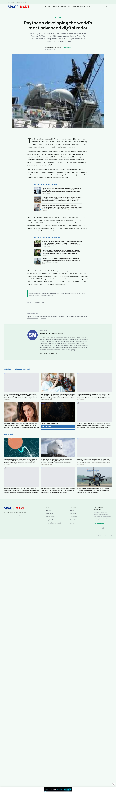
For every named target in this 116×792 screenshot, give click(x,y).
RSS (103, 527)
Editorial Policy (74, 517)
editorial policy (70, 350)
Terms (105, 535)
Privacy (99, 535)
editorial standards (32, 318)
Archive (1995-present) (53, 523)
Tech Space (56, 6)
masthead (43, 318)
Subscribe (104, 2)
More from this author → (48, 353)
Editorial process (67, 47)
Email (43, 302)
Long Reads (75, 6)
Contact (72, 523)
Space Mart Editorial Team (53, 47)
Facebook (37, 302)
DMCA (110, 535)
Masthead (73, 513)
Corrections (73, 520)
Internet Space (65, 6)
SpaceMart (48, 6)
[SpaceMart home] (18, 7)
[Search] (106, 6)
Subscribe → (100, 524)
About (88, 6)
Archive (82, 6)
